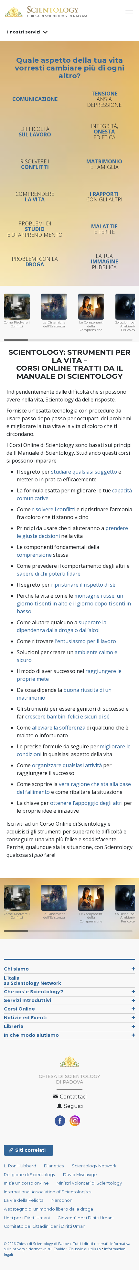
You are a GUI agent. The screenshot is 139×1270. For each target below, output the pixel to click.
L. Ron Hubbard (20, 1165)
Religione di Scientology (29, 1174)
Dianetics (54, 1165)
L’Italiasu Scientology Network (32, 980)
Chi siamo (16, 969)
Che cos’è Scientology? (33, 992)
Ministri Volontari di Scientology (89, 1183)
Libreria (13, 1026)
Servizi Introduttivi (27, 1000)
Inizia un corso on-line (26, 1183)
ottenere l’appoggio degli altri (86, 802)
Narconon (61, 1200)
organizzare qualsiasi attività (67, 765)
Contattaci (73, 1097)
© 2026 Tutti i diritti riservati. (57, 1243)
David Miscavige (80, 1174)
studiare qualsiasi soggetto (84, 471)
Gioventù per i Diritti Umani (85, 1217)
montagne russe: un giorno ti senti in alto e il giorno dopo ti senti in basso (74, 603)
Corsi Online (19, 1009)
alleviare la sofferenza (58, 727)
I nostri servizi (23, 31)
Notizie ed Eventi (25, 1018)
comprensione (34, 554)
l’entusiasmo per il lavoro (85, 641)
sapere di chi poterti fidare (48, 573)
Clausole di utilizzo (85, 1248)
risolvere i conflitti (53, 509)
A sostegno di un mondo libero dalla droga (48, 1209)
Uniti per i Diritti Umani (27, 1217)
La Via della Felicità (24, 1200)
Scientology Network (94, 1165)
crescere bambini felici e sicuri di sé (67, 716)
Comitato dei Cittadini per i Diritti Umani (45, 1226)
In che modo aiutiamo (31, 1035)
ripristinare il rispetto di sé (83, 584)
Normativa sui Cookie (46, 1248)
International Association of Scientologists (47, 1191)
